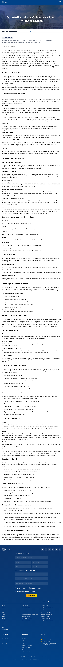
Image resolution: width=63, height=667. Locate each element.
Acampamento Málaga (45, 616)
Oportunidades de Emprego (27, 645)
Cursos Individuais (25, 610)
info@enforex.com (46, 641)
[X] (46, 549)
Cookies (28, 656)
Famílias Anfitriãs (5, 638)
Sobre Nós (24, 638)
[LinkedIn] (56, 549)
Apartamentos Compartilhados (7, 641)
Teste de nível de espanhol (26, 651)
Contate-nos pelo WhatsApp (48, 639)
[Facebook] (42, 549)
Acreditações (24, 641)
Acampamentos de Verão (26, 607)
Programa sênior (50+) (26, 616)
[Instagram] (53, 549)
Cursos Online (24, 612)
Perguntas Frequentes (26, 647)
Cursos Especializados (26, 620)
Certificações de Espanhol (27, 618)
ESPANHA (3, 605)
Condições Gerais (34, 656)
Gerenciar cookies (43, 656)
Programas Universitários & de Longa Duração (30, 614)
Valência (3, 625)
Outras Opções (5, 643)
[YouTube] (49, 549)
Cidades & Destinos (13, 31)
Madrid (3, 607)
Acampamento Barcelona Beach (47, 607)
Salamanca (4, 620)
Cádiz (3, 612)
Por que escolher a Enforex (27, 640)
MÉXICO (3, 627)
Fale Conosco (24, 643)
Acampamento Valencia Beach (47, 620)
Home (3, 31)
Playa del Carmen (5, 629)
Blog (7, 31)
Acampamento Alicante (45, 605)
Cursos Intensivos (25, 605)
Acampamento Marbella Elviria (46, 614)
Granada (3, 614)
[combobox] (31, 557)
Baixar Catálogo (31, 595)
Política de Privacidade (21, 656)
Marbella (3, 618)
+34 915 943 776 (46, 638)
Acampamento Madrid (45, 610)
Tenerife (3, 623)
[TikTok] (60, 549)
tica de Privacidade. (31, 591)
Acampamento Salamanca (46, 618)
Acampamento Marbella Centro (47, 612)
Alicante (3, 610)
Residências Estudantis (6, 640)
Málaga (3, 616)
